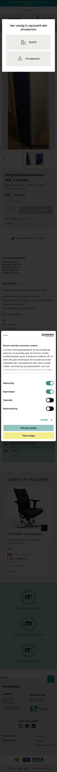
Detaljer (44, 420)
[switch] (50, 391)
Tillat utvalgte (28, 435)
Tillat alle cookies (28, 428)
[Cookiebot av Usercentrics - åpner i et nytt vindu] (45, 335)
